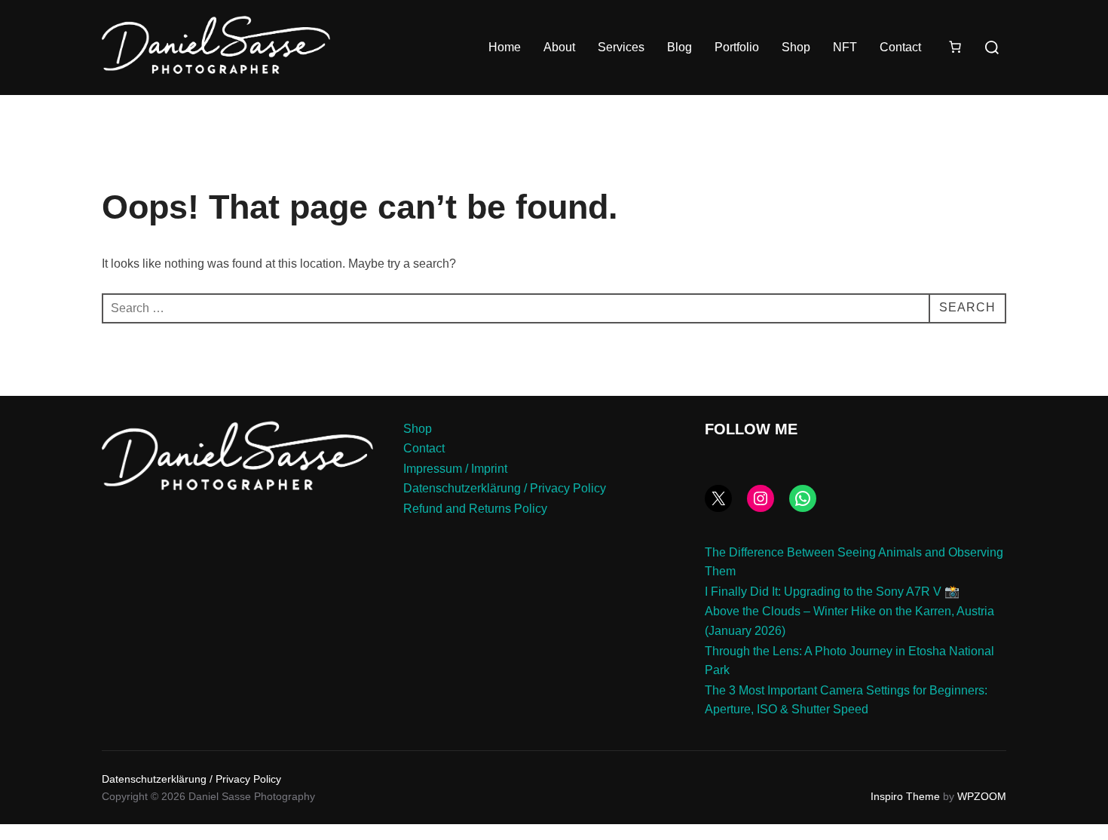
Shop (796, 47)
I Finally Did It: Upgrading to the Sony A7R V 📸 (832, 591)
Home (504, 47)
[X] (718, 498)
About (559, 47)
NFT (845, 47)
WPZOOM (981, 796)
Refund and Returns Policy (475, 508)
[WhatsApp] (802, 498)
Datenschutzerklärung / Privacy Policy (504, 488)
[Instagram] (760, 498)
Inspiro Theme (905, 796)
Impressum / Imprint (455, 468)
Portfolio (737, 47)
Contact (900, 47)
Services (621, 47)
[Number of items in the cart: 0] (955, 47)
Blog (679, 47)
